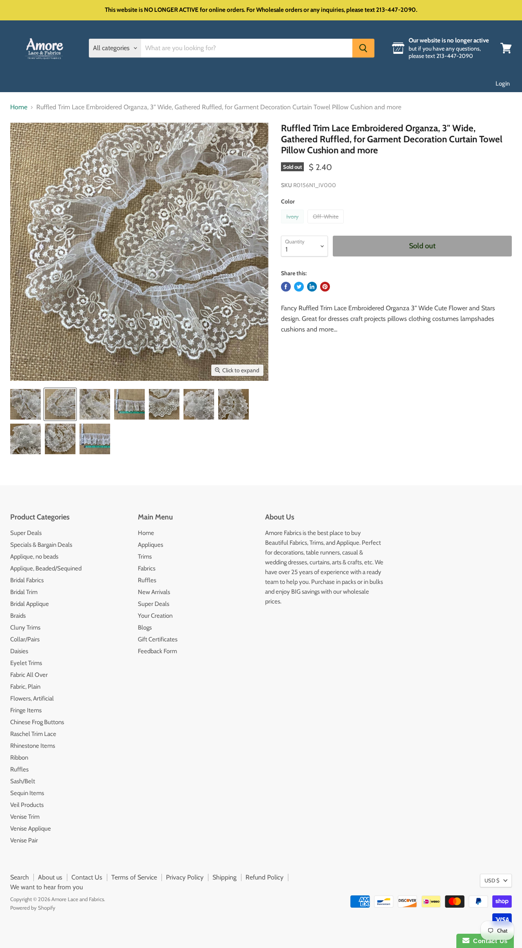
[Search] (363, 48)
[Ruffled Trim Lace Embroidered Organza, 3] (25, 404)
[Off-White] (326, 225)
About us (50, 877)
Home (18, 107)
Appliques (150, 544)
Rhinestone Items (32, 745)
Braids (18, 615)
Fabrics (146, 568)
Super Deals (26, 533)
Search (19, 877)
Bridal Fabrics (27, 580)
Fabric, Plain (25, 686)
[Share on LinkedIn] (312, 287)
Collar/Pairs (25, 639)
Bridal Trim (24, 592)
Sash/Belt (22, 781)
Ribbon (19, 757)
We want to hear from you (46, 887)
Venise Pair (24, 840)
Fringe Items (26, 710)
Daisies (19, 651)
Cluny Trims (25, 627)
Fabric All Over (29, 674)
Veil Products (27, 805)
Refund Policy (264, 877)
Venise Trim (25, 816)
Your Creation (155, 615)
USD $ (492, 880)
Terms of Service (134, 877)
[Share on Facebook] (286, 287)
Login (502, 83)
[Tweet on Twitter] (299, 287)
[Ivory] (293, 225)
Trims (145, 556)
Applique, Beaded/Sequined (46, 568)
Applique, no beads (34, 556)
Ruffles (19, 769)
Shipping (224, 877)
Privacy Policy (184, 877)
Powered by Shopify (32, 907)
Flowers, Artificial (32, 698)
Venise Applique (30, 828)
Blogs (145, 627)
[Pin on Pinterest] (325, 287)
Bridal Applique (29, 604)
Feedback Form (157, 651)
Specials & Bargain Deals (41, 544)
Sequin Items (27, 793)
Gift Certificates (157, 639)
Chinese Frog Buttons (37, 722)
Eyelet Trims (26, 663)
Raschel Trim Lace (33, 734)
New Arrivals (154, 592)
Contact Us (86, 877)
